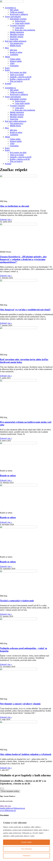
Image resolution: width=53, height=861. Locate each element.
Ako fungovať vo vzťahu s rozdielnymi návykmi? (25, 309)
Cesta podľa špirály (22, 23)
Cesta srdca (19, 28)
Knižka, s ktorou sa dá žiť (20, 79)
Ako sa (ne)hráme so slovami (14, 206)
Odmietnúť (26, 856)
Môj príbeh (14, 10)
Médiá (7, 57)
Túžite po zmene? (17, 12)
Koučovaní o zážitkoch (19, 14)
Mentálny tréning (16, 37)
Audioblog (14, 54)
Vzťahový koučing (17, 25)
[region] (26, 840)
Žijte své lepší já (16, 81)
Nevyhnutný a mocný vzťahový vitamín (20, 703)
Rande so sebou (16, 52)
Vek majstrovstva (16, 43)
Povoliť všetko (26, 842)
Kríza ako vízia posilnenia (25, 30)
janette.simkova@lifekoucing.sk (12, 808)
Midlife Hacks (15, 46)
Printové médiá (16, 61)
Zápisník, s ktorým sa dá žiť (21, 77)
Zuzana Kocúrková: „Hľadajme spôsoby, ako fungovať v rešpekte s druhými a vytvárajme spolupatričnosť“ (23, 259)
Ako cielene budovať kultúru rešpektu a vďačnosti (25, 754)
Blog (7, 48)
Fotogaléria (14, 66)
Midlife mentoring (17, 32)
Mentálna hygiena (17, 34)
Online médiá (15, 59)
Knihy (7, 70)
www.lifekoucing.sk (8, 810)
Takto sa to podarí (17, 75)
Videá (12, 63)
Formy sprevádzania (13, 17)
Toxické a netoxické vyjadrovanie (17, 600)
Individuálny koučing (18, 19)
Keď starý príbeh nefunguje (15, 41)
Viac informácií (26, 849)
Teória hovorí (20, 21)
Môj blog (13, 50)
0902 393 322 (5, 806)
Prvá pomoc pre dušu (18, 72)
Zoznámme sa (10, 8)
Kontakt (8, 83)
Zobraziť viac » (6, 219)
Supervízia (14, 39)
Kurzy (7, 68)
